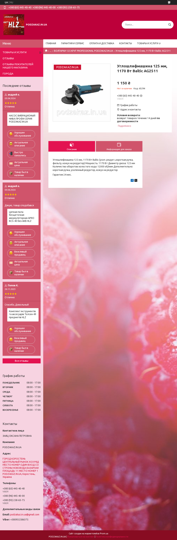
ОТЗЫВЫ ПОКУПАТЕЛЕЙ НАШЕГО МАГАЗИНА (18, 66)
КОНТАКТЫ (125, 43)
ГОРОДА (8, 73)
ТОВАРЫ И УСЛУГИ (147, 43)
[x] (135, 181)
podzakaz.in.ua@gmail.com (24, 514)
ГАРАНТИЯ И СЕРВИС (72, 43)
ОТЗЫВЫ (8, 58)
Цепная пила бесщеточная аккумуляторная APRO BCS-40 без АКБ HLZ (21, 217)
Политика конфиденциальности (112, 536)
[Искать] (170, 25)
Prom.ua (104, 533)
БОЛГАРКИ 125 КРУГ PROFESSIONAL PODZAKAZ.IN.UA (83, 50)
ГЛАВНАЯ (51, 43)
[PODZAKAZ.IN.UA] (13, 24)
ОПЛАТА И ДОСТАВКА (101, 43)
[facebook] (132, 181)
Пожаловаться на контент (80, 536)
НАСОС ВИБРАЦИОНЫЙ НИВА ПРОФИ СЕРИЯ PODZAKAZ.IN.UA (22, 118)
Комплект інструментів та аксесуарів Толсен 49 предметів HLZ (22, 314)
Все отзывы (21, 360)
